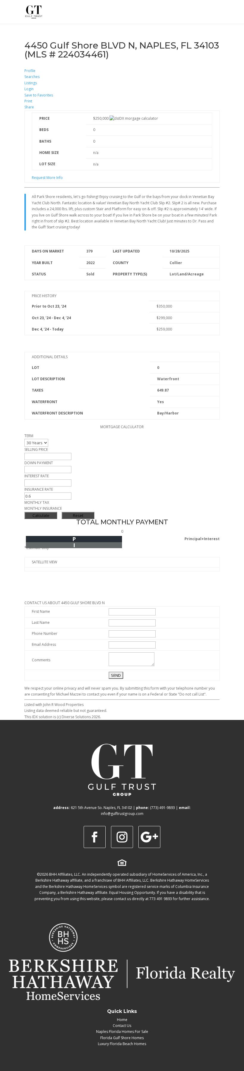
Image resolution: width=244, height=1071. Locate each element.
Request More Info (47, 177)
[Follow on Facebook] (95, 837)
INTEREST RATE (36, 475)
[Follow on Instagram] (122, 837)
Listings (30, 82)
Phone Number (44, 633)
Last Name (41, 622)
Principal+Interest (202, 538)
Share (29, 107)
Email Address (44, 644)
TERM (28, 435)
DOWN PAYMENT (38, 462)
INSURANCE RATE (38, 489)
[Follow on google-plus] (149, 837)
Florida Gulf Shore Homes (122, 1037)
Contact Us (122, 1025)
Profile (29, 70)
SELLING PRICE (36, 449)
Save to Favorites (38, 95)
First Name (41, 611)
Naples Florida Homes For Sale (122, 1031)
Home (122, 1019)
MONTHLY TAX (36, 502)
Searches (32, 76)
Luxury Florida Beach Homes (122, 1043)
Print (28, 101)
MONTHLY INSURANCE (43, 508)
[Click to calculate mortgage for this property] (134, 118)
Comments (41, 659)
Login (29, 88)
